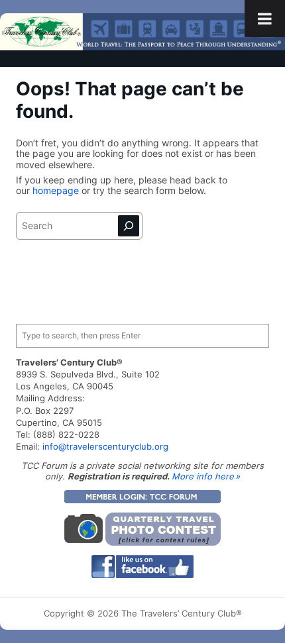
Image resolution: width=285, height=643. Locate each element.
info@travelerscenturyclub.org (105, 446)
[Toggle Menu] (265, 18)
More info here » (206, 476)
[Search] (128, 225)
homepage (57, 190)
